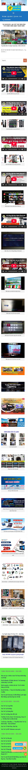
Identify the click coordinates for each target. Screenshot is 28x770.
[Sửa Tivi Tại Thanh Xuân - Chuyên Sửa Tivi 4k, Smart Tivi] (14, 8)
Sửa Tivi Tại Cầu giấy (6, 738)
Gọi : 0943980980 (18, 748)
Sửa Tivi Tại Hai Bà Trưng (7, 744)
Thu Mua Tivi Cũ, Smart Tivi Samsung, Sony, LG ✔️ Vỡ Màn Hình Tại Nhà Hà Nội (13, 718)
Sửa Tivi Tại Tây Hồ (6, 741)
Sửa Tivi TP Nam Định (6, 749)
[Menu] (13, 13)
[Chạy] (3, 79)
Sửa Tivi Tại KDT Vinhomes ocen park (10, 729)
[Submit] (25, 60)
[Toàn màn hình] (25, 79)
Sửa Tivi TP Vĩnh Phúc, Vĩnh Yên (9, 726)
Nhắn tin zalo (19, 744)
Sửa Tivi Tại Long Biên (7, 706)
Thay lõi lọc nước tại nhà (7, 746)
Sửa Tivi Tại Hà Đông (6, 708)
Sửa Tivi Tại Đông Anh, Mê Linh (9, 714)
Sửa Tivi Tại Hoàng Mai (7, 711)
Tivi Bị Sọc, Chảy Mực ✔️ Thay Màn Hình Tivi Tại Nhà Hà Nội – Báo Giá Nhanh (13, 723)
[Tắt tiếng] (22, 79)
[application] (14, 73)
